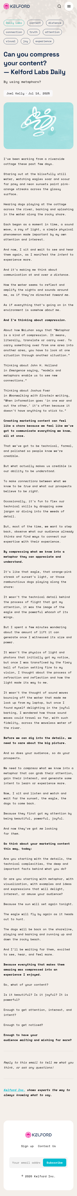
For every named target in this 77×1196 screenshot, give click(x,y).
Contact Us (47, 1146)
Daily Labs (14, 23)
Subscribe (55, 1162)
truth (34, 32)
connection (14, 32)
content (35, 23)
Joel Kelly (15, 93)
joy (25, 41)
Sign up (27, 1146)
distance (54, 23)
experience (43, 41)
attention (52, 32)
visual (11, 41)
